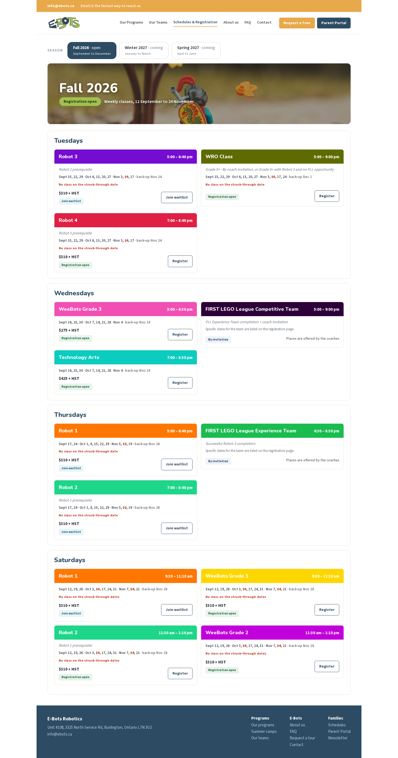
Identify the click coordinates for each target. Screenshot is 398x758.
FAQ (247, 22)
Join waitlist (177, 197)
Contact (264, 22)
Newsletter (338, 738)
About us (231, 22)
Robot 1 (68, 430)
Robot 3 (68, 156)
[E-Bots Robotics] (64, 23)
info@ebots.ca (60, 6)
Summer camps (264, 731)
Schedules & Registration (195, 22)
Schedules (337, 725)
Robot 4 (68, 220)
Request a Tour (297, 22)
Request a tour (302, 738)
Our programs (262, 725)
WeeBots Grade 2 (226, 632)
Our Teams (158, 22)
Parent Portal (333, 22)
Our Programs (131, 22)
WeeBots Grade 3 (80, 309)
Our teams (260, 738)
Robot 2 (68, 487)
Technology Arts (79, 357)
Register (180, 261)
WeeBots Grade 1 (226, 576)
